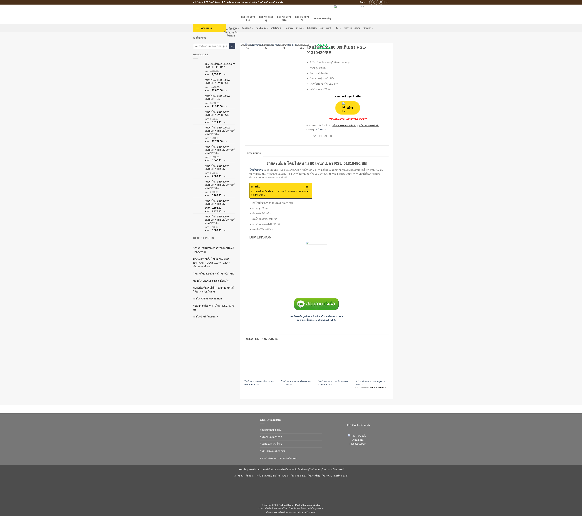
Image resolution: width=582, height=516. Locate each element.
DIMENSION (259, 195)
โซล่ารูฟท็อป (314, 476)
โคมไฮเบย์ (303, 469)
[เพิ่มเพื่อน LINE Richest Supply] (358, 444)
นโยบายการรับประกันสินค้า (344, 125)
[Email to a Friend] (320, 136)
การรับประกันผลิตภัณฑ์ (272, 451)
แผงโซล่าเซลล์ (341, 476)
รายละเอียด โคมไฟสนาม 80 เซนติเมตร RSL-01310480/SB (281, 191)
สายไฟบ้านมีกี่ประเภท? (205, 316)
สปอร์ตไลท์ (268, 469)
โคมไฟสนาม (256, 170)
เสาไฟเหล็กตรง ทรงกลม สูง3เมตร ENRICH (371, 383)
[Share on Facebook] (309, 136)
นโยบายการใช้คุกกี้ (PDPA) (307, 512)
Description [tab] (254, 153)
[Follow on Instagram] (376, 2)
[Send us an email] (381, 2)
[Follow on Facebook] (371, 2)
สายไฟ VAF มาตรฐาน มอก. (207, 298)
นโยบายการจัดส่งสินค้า (369, 125)
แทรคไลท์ (269, 476)
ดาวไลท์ (259, 476)
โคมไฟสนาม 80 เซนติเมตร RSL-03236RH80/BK (260, 383)
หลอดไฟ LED (254, 469)
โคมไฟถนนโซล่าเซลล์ (333, 469)
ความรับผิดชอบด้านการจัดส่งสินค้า (278, 458)
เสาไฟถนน (239, 476)
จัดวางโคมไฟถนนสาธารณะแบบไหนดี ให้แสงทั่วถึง (213, 250)
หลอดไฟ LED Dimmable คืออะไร (211, 280)
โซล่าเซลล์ (327, 476)
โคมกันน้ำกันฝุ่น (298, 476)
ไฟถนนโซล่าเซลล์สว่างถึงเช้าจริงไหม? (213, 273)
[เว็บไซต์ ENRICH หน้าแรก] (224, 425)
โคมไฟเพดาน (282, 476)
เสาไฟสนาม (199, 37)
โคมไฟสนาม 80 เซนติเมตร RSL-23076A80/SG (333, 383)
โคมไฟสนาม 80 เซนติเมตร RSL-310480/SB (296, 383)
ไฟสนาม (250, 476)
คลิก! (350, 107)
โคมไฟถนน (314, 469)
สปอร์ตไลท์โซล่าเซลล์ (285, 469)
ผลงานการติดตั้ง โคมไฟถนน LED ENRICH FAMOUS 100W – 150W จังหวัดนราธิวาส (211, 263)
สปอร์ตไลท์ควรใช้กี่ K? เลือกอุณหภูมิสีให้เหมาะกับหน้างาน (213, 289)
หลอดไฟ (242, 469)
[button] (209, 28)
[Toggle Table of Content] (305, 187)
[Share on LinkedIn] (331, 136)
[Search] (387, 2)
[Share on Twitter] (314, 136)
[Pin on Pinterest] (325, 136)
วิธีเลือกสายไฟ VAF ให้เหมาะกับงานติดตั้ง (213, 307)
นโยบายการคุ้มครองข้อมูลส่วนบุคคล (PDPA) (281, 512)
